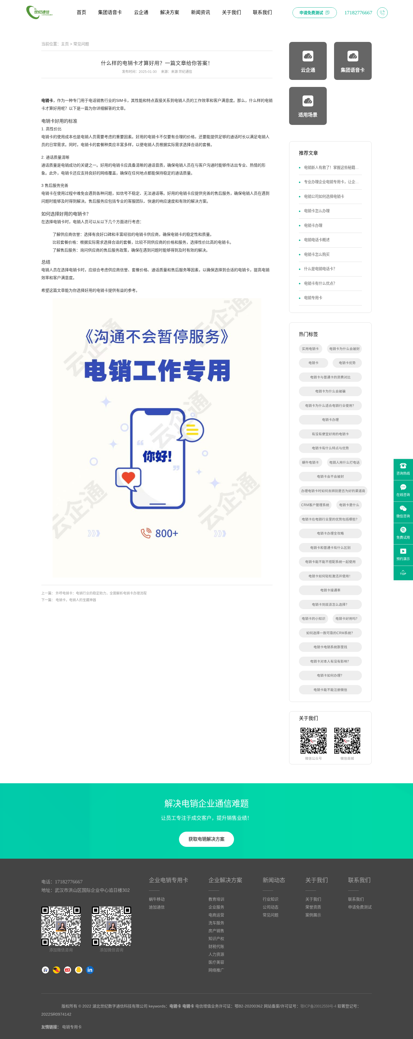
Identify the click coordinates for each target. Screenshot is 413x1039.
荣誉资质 (313, 907)
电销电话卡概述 (317, 240)
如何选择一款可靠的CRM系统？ (330, 633)
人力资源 (216, 954)
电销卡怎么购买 (317, 254)
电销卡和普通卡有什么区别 (330, 547)
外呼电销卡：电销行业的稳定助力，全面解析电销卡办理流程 (101, 593)
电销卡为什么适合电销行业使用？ (330, 405)
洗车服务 (216, 923)
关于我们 (316, 880)
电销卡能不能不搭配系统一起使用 (330, 562)
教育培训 (216, 899)
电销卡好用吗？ (347, 618)
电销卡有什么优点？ (320, 283)
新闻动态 (274, 880)
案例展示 (313, 915)
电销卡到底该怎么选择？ (330, 604)
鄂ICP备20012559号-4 (318, 1006)
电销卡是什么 (349, 505)
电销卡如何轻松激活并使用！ (330, 576)
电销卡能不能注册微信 (330, 690)
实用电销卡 (310, 349)
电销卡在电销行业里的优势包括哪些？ (330, 519)
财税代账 (216, 946)
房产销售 (216, 930)
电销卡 (47, 100)
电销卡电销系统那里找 (330, 647)
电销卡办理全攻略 (330, 533)
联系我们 (359, 880)
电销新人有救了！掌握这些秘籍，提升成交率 (333, 167)
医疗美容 (216, 962)
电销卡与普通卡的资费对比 (330, 377)
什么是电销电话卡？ (320, 269)
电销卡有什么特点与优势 (330, 448)
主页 (65, 44)
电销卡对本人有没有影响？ (330, 661)
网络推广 (216, 970)
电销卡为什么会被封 (344, 349)
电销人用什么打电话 (344, 462)
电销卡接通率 (330, 590)
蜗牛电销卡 (310, 462)
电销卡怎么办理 (317, 211)
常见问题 (81, 44)
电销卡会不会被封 (330, 476)
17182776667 (69, 882)
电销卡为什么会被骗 (330, 391)
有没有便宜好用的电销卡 (330, 434)
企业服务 (216, 907)
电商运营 (216, 915)
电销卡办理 (313, 225)
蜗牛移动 (157, 899)
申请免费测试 (360, 907)
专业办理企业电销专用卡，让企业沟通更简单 (333, 182)
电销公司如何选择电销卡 (324, 196)
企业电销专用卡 (168, 880)
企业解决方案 (225, 880)
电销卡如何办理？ (330, 675)
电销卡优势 (347, 363)
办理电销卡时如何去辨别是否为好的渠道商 (333, 491)
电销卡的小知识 (313, 618)
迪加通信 (157, 907)
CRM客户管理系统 (315, 505)
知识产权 (216, 938)
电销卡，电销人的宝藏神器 (76, 600)
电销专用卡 (313, 298)
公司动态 (270, 907)
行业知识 (270, 899)
